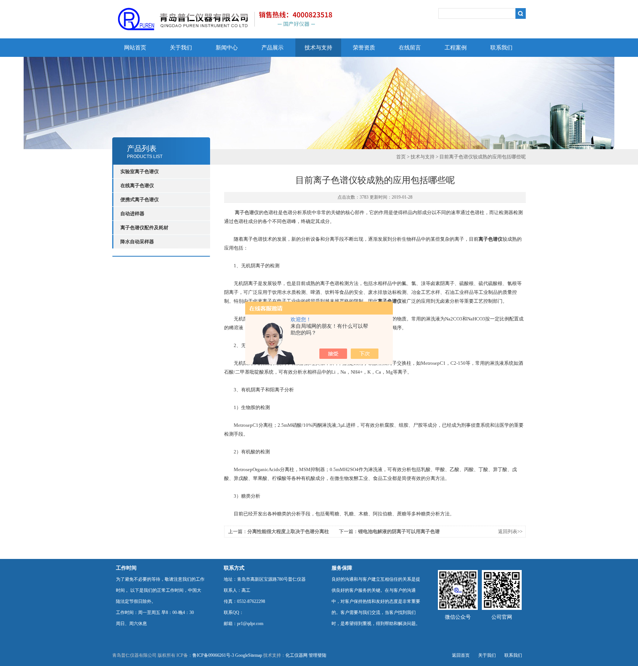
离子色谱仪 (247, 212)
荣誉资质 (364, 48)
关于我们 (181, 48)
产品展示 (272, 48)
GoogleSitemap (248, 655)
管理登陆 (317, 655)
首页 (401, 156)
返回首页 (461, 655)
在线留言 (410, 48)
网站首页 (135, 48)
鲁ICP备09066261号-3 (213, 655)
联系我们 (501, 48)
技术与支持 (318, 48)
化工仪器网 (296, 655)
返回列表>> (510, 531)
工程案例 (456, 48)
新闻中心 (227, 48)
